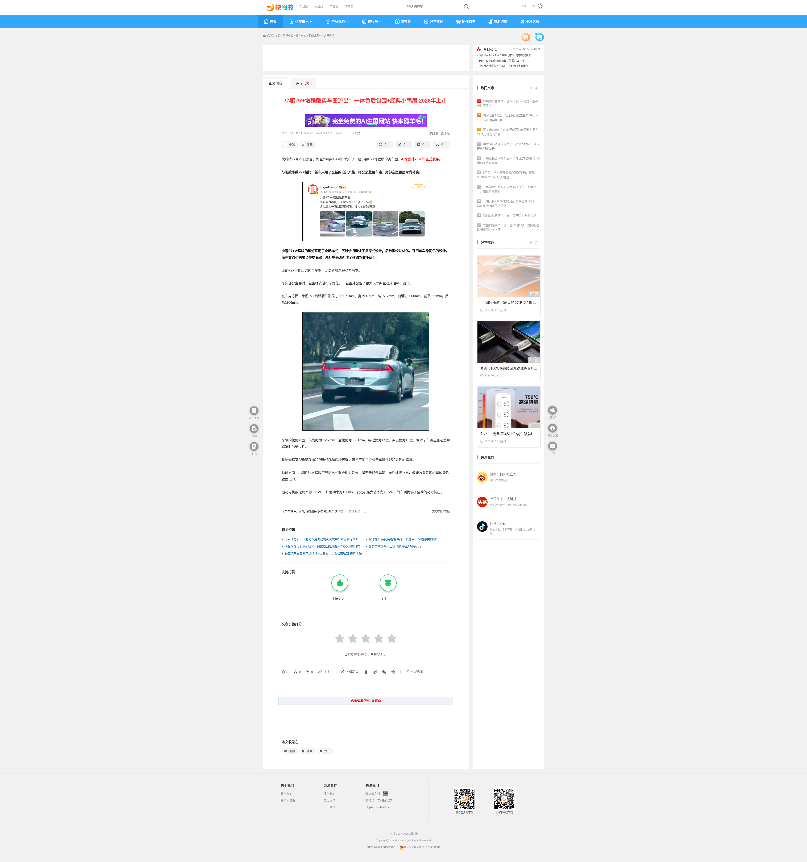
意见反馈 (329, 800)
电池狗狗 (500, 21)
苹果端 (334, 6)
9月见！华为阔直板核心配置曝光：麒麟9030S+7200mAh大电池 (506, 175)
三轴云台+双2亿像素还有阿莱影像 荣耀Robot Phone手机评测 (505, 203)
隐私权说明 (288, 800)
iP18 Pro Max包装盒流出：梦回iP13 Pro (501, 60)
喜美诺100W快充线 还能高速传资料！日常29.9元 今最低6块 (508, 132)
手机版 (303, 6)
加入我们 (329, 793)
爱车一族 (301, 35)
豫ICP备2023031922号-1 (381, 847)
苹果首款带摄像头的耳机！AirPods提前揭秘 (503, 66)
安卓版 (318, 6)
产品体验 (338, 21)
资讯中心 (288, 35)
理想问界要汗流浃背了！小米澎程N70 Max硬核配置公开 (508, 146)
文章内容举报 (441, 511)
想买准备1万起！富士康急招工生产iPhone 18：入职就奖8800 (507, 118)
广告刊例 (329, 807)
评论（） (303, 83)
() (358, 133)
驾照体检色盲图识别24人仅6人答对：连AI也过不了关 (507, 103)
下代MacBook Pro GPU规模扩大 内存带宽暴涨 (505, 55)
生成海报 (417, 671)
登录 (523, 6)
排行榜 (373, 21)
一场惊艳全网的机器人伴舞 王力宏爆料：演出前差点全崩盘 (508, 161)
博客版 (349, 6)
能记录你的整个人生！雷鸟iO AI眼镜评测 (507, 215)
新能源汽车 (315, 35)
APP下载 (254, 418)
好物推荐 (436, 21)
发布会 (406, 21)
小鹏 (289, 144)
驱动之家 (532, 21)
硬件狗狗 (468, 21)
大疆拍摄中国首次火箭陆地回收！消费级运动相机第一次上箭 (508, 227)
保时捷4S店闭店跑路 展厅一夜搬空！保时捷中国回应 (403, 539)
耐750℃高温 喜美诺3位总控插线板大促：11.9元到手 (508, 435)
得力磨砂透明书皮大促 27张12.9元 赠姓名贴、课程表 (508, 304)
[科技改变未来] (276, 6)
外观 (307, 144)
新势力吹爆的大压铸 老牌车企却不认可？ (396, 546)
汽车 (325, 751)
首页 (273, 21)
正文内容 (275, 83)
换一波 (533, 88)
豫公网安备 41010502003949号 (422, 847)
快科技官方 (384, 800)
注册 (532, 6)
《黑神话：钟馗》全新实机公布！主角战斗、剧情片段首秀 (506, 189)
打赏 (326, 671)
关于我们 (286, 793)
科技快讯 (302, 21)
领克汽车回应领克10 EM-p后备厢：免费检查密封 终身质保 (323, 553)
